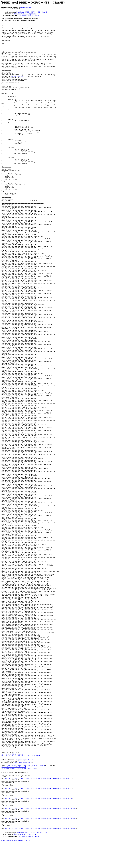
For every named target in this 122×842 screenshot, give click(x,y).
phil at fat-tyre (17, 76)
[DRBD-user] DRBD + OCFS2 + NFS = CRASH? (31, 12)
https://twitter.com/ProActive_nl (14, 767)
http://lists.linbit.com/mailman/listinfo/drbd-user (21, 755)
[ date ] (20, 15)
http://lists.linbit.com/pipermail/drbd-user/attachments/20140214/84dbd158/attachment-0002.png (40, 818)
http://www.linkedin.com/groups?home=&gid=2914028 (26, 765)
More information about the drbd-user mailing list (15, 840)
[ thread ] (25, 15)
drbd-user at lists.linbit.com (13, 754)
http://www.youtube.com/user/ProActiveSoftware (19, 768)
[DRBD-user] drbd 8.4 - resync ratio (25, 14)
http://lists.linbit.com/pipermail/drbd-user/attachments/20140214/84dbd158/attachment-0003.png (40, 828)
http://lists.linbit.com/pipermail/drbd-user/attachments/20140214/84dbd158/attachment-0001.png (40, 808)
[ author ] (37, 15)
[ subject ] (31, 15)
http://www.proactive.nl (25, 759)
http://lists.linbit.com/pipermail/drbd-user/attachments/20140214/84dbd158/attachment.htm (38, 778)
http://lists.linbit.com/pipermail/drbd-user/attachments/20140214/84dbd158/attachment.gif (38, 788)
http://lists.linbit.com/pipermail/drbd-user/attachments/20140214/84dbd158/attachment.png (38, 798)
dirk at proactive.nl (25, 7)
